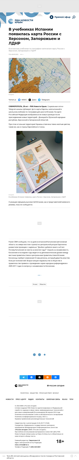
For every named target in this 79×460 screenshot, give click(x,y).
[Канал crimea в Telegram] (23, 377)
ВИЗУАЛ (56, 393)
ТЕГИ (71, 399)
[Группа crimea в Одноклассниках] (47, 377)
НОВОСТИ (10, 399)
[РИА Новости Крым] (20, 21)
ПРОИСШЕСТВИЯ (45, 393)
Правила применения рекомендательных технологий (34, 419)
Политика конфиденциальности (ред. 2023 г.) (31, 417)
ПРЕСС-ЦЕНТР (21, 399)
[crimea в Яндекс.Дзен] (39, 377)
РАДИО (31, 399)
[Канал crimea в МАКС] (55, 377)
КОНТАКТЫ (40, 399)
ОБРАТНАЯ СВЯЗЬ (53, 399)
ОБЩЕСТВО (34, 393)
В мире (35, 284)
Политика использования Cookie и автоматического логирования (39, 414)
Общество (43, 284)
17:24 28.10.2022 (13, 54)
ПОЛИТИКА (24, 393)
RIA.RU (64, 399)
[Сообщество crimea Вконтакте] (31, 377)
